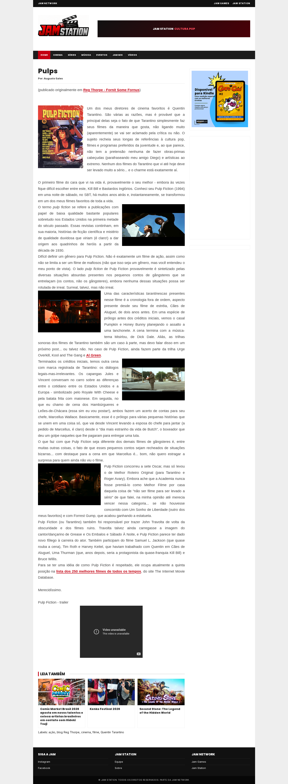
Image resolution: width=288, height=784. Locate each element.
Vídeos (132, 54)
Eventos (101, 54)
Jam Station (241, 3)
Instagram (44, 761)
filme (95, 732)
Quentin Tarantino (112, 732)
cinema (86, 732)
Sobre (118, 767)
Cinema (57, 54)
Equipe (119, 761)
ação (52, 732)
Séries (72, 54)
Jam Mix (118, 54)
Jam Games (221, 3)
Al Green (93, 355)
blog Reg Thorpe (68, 732)
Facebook (44, 767)
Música (86, 54)
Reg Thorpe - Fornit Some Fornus (111, 90)
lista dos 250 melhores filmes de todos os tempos (98, 571)
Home (44, 54)
